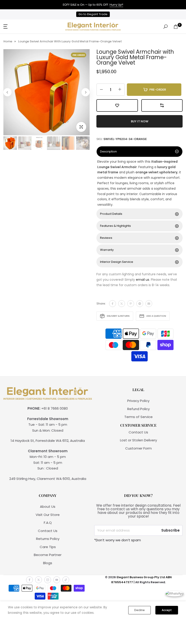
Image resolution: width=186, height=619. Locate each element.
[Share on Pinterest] (130, 303)
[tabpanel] (139, 183)
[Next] (85, 92)
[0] (175, 26)
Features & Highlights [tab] (115, 226)
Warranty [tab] (107, 250)
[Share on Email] (148, 303)
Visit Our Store (48, 514)
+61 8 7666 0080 (54, 408)
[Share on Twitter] (121, 303)
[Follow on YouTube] (56, 579)
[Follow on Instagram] (47, 579)
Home (7, 41)
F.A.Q (48, 522)
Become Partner (47, 554)
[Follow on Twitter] (38, 579)
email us (142, 279)
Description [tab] (108, 151)
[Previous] (7, 92)
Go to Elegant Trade (93, 14)
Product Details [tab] (111, 214)
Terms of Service (138, 416)
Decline (139, 610)
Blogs (47, 563)
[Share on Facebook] (112, 303)
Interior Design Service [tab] (116, 262)
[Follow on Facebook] (29, 579)
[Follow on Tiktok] (65, 579)
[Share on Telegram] (139, 303)
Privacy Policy (138, 400)
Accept (167, 610)
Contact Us (138, 432)
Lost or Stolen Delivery (138, 440)
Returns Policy (47, 538)
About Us (47, 506)
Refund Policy (138, 408)
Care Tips (48, 546)
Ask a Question (156, 316)
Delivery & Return (118, 316)
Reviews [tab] (106, 238)
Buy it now (139, 121)
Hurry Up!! (116, 5)
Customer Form (138, 448)
